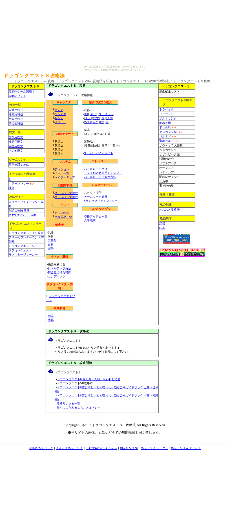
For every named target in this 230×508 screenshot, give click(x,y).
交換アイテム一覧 (95, 216)
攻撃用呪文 (16, 137)
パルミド (165, 136)
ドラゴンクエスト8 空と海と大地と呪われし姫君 (88, 379)
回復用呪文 (16, 146)
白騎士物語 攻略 (19, 210)
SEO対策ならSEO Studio (101, 448)
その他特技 (16, 123)
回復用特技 (16, 119)
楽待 (51, 248)
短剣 (88, 122)
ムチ (95, 122)
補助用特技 (16, 114)
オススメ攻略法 (169, 209)
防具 (51, 320)
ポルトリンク (168, 118)
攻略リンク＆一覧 (68, 403)
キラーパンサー (19, 183)
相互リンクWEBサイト (186, 448)
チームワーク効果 (95, 196)
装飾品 (52, 240)
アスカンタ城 (168, 132)
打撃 (96, 118)
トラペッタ (166, 109)
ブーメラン (106, 114)
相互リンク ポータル (154, 448)
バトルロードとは (95, 169)
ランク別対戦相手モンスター (103, 173)
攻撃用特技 (16, 110)
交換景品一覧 (63, 217)
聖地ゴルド (166, 141)
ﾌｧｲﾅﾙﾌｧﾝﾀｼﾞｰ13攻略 (22, 215)
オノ (88, 118)
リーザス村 (166, 114)
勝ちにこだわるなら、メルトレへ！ (80, 407)
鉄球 (109, 118)
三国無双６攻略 (19, 164)
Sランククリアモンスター (101, 200)
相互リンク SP (129, 448)
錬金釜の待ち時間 (59, 272)
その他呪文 (16, 150)
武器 (51, 316)
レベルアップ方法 (59, 268)
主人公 (59, 110)
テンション (62, 169)
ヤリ (93, 114)
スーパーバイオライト (98, 153)
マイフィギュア (65, 177)
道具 (51, 244)
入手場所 (90, 220)
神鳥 (11, 188)
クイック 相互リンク (69, 448)
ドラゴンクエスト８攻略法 (34, 75)
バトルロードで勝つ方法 (100, 177)
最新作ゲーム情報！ (22, 91)
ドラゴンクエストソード (25, 246)
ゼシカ (59, 118)
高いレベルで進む (66, 197)
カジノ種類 (62, 213)
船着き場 (165, 123)
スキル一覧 (62, 173)
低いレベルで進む (66, 193)
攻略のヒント (17, 96)
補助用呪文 (16, 141)
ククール (60, 122)
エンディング (56, 276)
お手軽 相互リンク (41, 448)
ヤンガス (60, 114)
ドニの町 (165, 127)
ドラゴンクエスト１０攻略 (26, 233)
